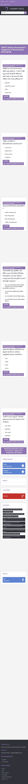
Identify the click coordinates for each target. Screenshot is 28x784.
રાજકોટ (6, 365)
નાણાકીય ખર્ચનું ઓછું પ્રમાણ (11, 222)
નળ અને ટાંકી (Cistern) (8, 511)
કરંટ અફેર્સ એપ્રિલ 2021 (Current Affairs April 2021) (13, 527)
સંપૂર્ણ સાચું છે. (7, 435)
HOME (2, 1)
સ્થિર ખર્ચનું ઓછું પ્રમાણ (10, 219)
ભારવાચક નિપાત (8, 147)
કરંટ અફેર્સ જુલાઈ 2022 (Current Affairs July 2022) (14, 514)
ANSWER (6, 96)
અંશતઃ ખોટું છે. (8, 425)
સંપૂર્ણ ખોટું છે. (7, 429)
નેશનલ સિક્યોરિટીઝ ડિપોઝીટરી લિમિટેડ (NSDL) (14, 296)
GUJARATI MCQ (16, 8)
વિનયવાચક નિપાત (8, 154)
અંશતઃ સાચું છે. (8, 432)
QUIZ (7, 1)
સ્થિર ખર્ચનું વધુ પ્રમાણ (9, 215)
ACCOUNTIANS (5, 761)
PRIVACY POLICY (5, 772)
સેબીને (6, 89)
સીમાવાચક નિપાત (8, 151)
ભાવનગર (6, 368)
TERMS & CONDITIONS (7, 777)
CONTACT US (12, 1)
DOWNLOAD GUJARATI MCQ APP (14, 99)
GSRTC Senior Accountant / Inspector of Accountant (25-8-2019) (12, 66)
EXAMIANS (4, 759)
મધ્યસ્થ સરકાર (8, 92)
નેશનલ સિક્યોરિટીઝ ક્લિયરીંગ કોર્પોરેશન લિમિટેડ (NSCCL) (15, 300)
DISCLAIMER (4, 775)
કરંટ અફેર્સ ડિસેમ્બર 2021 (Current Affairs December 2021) (12, 536)
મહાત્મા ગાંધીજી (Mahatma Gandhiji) (11, 516)
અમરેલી (6, 361)
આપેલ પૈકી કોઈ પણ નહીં (10, 86)
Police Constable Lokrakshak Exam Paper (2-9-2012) (13, 519)
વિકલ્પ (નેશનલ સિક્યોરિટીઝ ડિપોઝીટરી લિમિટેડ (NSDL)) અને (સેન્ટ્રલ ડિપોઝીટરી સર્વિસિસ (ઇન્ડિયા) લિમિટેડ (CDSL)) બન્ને (13, 286)
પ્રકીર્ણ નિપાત (8, 157)
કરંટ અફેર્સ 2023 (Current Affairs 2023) (11, 533)
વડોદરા (6, 358)
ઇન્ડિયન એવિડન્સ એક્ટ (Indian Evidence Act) (13, 509)
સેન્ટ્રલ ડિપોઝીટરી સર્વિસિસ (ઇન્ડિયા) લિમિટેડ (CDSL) (14, 292)
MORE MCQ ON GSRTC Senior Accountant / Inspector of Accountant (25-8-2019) (14, 450)
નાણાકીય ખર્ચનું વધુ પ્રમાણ (10, 212)
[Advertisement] (14, 30)
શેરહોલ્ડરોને (7, 82)
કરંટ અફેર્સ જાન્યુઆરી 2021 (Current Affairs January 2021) (14, 530)
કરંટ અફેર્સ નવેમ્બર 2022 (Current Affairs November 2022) (12, 523)
